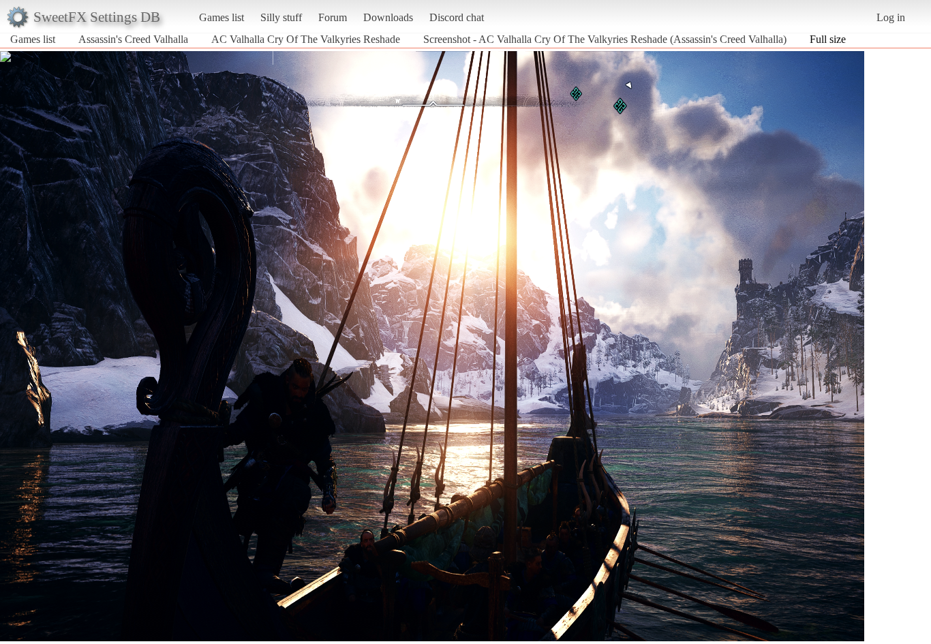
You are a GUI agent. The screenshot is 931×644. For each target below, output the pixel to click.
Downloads (388, 17)
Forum (332, 17)
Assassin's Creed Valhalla (133, 39)
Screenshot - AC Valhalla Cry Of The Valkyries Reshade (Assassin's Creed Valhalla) (605, 39)
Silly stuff (281, 17)
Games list (221, 17)
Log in (890, 17)
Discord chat (456, 17)
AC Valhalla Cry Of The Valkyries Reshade (305, 39)
